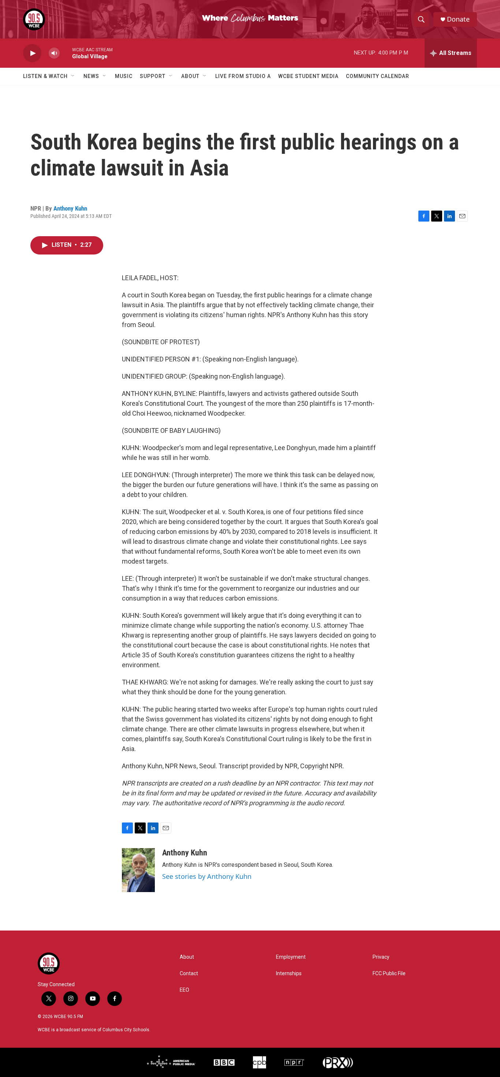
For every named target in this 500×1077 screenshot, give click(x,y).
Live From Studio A (243, 76)
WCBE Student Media (308, 76)
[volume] (54, 53)
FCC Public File (389, 973)
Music (124, 76)
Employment (291, 957)
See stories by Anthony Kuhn (206, 876)
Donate (458, 19)
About (190, 76)
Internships (289, 973)
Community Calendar (377, 76)
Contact (189, 973)
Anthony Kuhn (70, 208)
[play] (32, 53)
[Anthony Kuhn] (138, 870)
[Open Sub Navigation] (73, 76)
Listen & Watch (45, 76)
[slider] (66, 53)
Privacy (381, 957)
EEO (184, 990)
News (91, 76)
